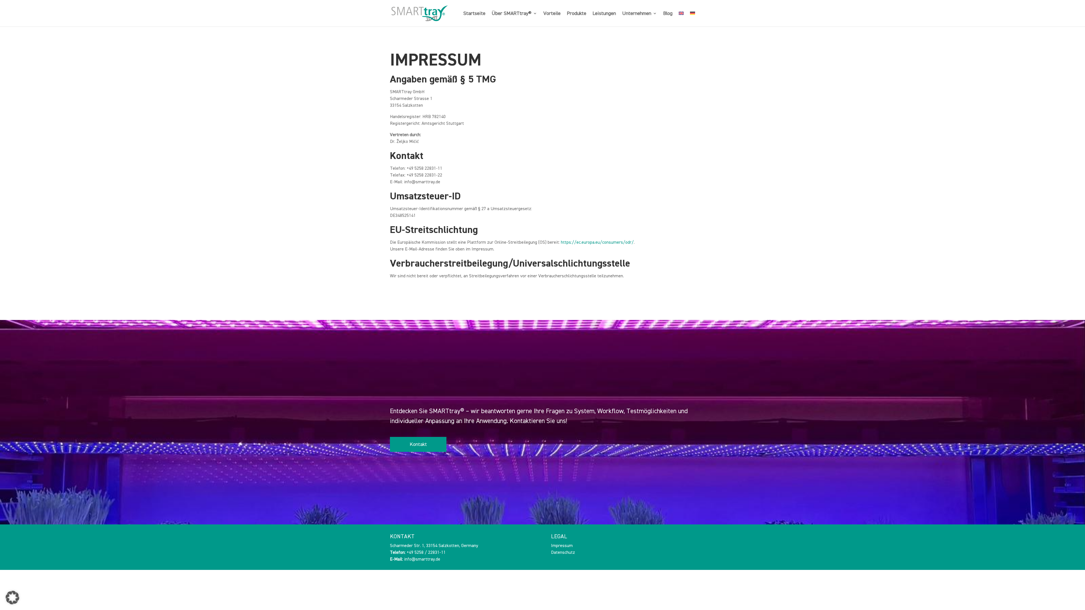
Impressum (562, 545)
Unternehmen (636, 13)
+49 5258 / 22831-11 (426, 552)
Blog (667, 13)
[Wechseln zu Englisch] (681, 19)
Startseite (474, 13)
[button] (12, 597)
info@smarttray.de (422, 559)
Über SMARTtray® (511, 13)
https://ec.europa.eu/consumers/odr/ (597, 242)
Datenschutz (563, 552)
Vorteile (552, 13)
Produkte (576, 13)
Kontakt (418, 444)
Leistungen (604, 13)
